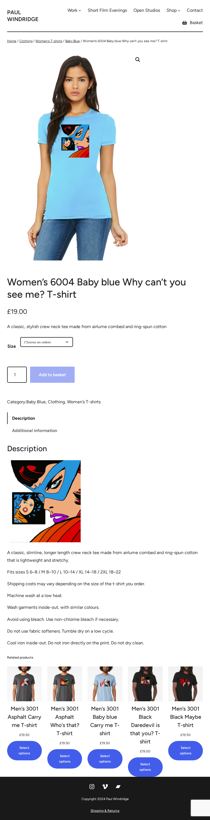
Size (11, 346)
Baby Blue (72, 41)
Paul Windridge (23, 15)
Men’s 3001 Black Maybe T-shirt (185, 716)
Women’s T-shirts (84, 401)
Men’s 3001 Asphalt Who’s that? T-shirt (64, 721)
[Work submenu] (79, 10)
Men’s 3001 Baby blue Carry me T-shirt (104, 721)
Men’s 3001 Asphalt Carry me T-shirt (24, 716)
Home (11, 41)
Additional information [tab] (34, 430)
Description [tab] (23, 418)
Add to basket (52, 374)
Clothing (26, 41)
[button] (138, 60)
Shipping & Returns (105, 811)
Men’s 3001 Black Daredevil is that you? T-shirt (145, 725)
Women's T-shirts (49, 41)
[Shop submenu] (179, 10)
